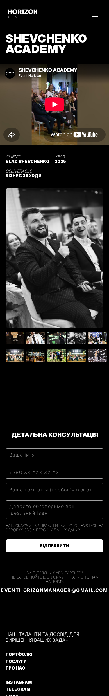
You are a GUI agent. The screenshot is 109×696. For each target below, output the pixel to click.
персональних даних (58, 530)
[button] (94, 14)
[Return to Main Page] (30, 14)
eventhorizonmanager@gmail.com (54, 590)
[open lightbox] (55, 258)
